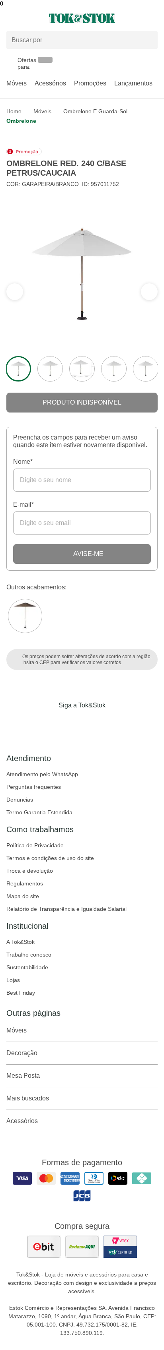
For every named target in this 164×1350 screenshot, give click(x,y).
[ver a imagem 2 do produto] (50, 369)
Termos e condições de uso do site (50, 858)
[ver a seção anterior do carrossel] (149, 291)
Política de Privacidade (35, 845)
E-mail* (23, 504)
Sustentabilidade (27, 967)
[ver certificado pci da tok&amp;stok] (120, 1247)
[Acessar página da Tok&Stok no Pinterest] (93, 721)
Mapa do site (22, 896)
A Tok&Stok (20, 942)
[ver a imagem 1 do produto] (18, 369)
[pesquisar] (148, 40)
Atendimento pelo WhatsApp (42, 774)
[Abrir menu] (27, 18)
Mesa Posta (23, 1075)
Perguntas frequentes (33, 787)
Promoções (90, 83)
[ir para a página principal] (82, 18)
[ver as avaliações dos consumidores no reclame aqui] (82, 1247)
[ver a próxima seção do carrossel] (14, 291)
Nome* (23, 461)
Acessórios (50, 83)
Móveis (16, 83)
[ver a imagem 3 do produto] (82, 369)
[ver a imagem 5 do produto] (145, 369)
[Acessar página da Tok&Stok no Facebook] (48, 721)
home (13, 111)
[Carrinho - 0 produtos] (153, 18)
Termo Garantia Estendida (39, 812)
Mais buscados (27, 1098)
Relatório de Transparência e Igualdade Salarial (66, 909)
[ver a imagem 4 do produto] (114, 369)
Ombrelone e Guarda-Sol (95, 111)
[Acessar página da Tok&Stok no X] (115, 721)
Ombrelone (21, 121)
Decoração (21, 1053)
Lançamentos (133, 83)
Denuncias (19, 799)
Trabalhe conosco (28, 954)
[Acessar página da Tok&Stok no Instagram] (70, 721)
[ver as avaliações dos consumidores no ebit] (44, 1247)
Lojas (13, 980)
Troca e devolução (29, 871)
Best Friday (20, 993)
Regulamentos (24, 883)
